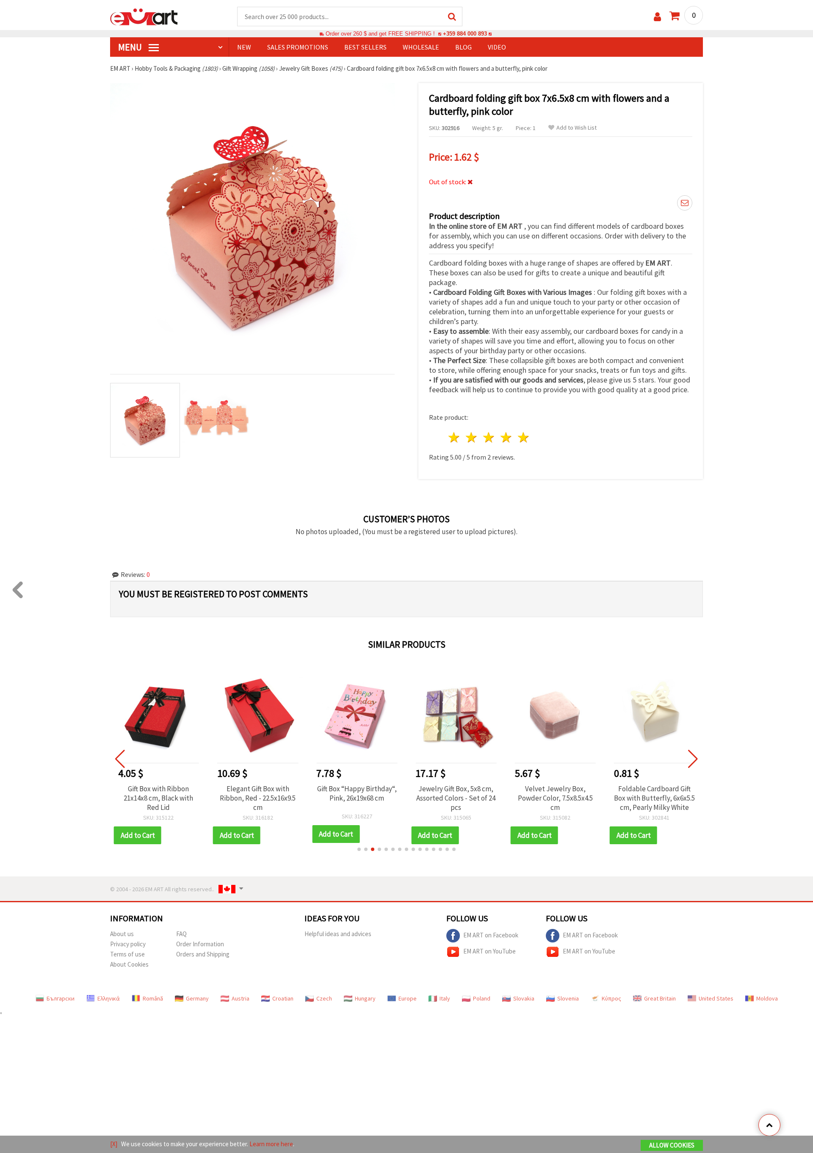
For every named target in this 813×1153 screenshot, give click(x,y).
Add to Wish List (576, 128)
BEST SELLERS (365, 47)
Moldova (767, 998)
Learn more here (271, 1144)
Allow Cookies (671, 1145)
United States (716, 998)
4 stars (506, 437)
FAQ (181, 934)
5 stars (523, 437)
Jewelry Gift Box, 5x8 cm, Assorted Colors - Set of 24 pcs (455, 798)
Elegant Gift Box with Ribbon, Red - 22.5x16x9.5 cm (258, 798)
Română (153, 998)
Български (61, 998)
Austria (240, 998)
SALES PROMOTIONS (297, 47)
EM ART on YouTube (489, 951)
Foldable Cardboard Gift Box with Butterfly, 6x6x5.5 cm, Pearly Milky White (654, 798)
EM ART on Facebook (490, 935)
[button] (359, 849)
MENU (131, 47)
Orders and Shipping (203, 954)
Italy (445, 998)
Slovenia (568, 998)
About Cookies (129, 964)
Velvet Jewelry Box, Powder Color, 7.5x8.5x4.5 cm (555, 798)
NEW (244, 47)
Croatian (282, 998)
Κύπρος (611, 998)
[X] (113, 1144)
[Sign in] (657, 16)
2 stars (472, 437)
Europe (407, 998)
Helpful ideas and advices (337, 934)
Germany (197, 998)
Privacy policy (128, 944)
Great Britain (660, 998)
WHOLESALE (421, 47)
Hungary (365, 998)
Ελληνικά (108, 998)
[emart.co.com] (144, 16)
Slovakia (523, 998)
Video (497, 47)
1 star (454, 437)
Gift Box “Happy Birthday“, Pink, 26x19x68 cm (357, 793)
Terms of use (127, 954)
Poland (481, 998)
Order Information (200, 944)
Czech (324, 998)
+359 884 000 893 (465, 33)
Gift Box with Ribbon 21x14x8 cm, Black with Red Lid (158, 798)
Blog (463, 47)
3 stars (489, 437)
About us (122, 934)
